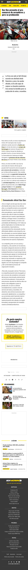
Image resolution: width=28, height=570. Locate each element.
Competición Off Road (18, 375)
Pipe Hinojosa (11, 449)
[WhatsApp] (2, 76)
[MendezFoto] (11, 45)
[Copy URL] (2, 88)
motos (17, 372)
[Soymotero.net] (14, 480)
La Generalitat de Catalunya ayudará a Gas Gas (19, 390)
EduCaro (11, 459)
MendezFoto (15, 45)
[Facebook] (2, 83)
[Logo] (14, 2)
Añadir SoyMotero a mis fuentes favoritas (14, 337)
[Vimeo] (16, 562)
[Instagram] (11, 562)
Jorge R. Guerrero (13, 469)
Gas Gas (12, 372)
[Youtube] (19, 562)
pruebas (5, 449)
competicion (6, 468)
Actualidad (7, 375)
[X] (2, 85)
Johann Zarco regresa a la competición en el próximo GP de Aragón (12, 464)
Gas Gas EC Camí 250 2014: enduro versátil (18, 405)
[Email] (2, 78)
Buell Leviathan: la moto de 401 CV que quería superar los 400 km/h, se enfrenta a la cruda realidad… (13, 455)
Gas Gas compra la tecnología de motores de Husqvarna (19, 397)
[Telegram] (2, 81)
